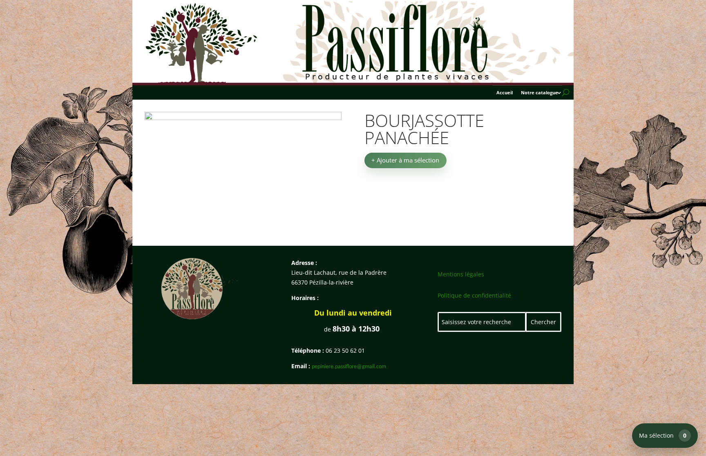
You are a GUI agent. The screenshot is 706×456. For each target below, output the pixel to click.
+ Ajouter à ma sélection (405, 160)
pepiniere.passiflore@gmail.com (349, 367)
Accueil (504, 93)
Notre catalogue (539, 93)
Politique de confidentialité (474, 295)
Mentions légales (461, 274)
